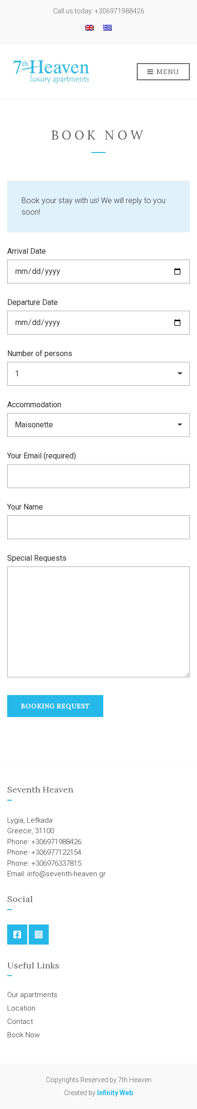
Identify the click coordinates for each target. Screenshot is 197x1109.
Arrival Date (26, 251)
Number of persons (39, 353)
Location (21, 1008)
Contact (20, 1021)
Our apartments (32, 994)
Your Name (25, 506)
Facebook (17, 934)
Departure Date (32, 302)
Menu (167, 71)
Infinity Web (115, 1093)
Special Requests (36, 558)
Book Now (23, 1035)
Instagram (39, 934)
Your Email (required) (41, 455)
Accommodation (34, 404)
